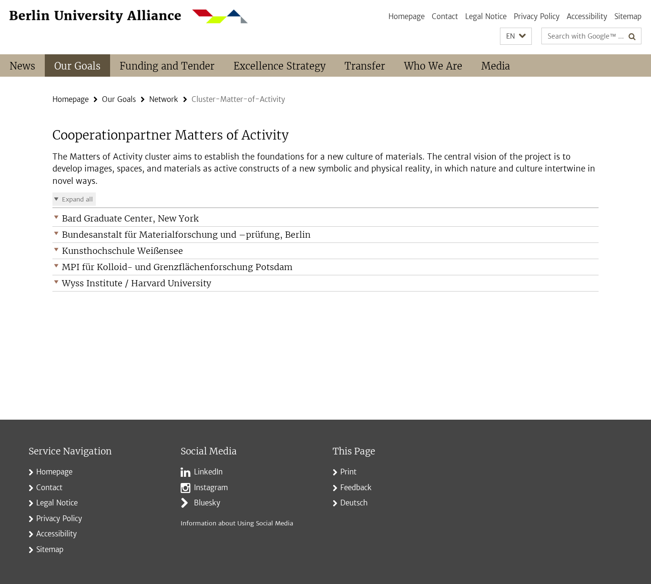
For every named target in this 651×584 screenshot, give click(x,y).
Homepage (406, 16)
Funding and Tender (167, 66)
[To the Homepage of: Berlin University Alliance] (129, 16)
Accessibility (587, 16)
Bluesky (207, 502)
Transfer (365, 66)
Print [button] (348, 471)
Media (495, 66)
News (22, 66)
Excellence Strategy (280, 66)
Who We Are (433, 66)
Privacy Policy (536, 16)
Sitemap (627, 16)
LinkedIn (208, 471)
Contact (445, 16)
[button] (516, 36)
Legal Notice (486, 16)
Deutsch (354, 502)
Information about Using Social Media (237, 523)
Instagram (211, 487)
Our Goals (77, 66)
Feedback (356, 487)
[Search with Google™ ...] (632, 36)
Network (163, 99)
